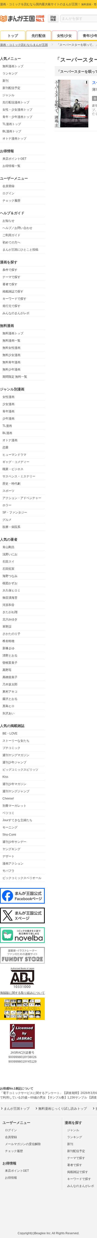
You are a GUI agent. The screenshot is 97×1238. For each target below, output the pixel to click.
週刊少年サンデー (14, 842)
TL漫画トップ (11, 124)
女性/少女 (64, 36)
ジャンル (8, 95)
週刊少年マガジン (14, 784)
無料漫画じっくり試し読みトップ (62, 1108)
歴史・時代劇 (11, 483)
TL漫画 (7, 426)
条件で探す (9, 270)
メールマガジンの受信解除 (23, 1144)
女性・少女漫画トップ (17, 109)
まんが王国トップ (17, 1108)
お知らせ (8, 220)
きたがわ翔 (9, 612)
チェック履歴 (11, 200)
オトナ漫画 (9, 440)
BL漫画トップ (11, 131)
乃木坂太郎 (9, 684)
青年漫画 (8, 411)
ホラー (6, 505)
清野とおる (9, 655)
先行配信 (39, 36)
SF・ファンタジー (14, 512)
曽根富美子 (9, 662)
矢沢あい (8, 713)
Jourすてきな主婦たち (17, 820)
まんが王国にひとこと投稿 (20, 249)
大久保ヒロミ (11, 590)
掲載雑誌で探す (12, 291)
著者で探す (9, 284)
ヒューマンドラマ (14, 454)
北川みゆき (9, 619)
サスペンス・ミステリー (18, 476)
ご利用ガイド (11, 235)
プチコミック (11, 748)
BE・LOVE (9, 733)
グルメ (6, 519)
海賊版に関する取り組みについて (22, 993)
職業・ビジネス (12, 469)
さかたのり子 (11, 634)
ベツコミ (8, 813)
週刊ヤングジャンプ (15, 791)
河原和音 (8, 605)
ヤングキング (11, 849)
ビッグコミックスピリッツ (20, 769)
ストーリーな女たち (15, 740)
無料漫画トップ (12, 66)
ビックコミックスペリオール (21, 878)
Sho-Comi (9, 834)
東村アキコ (9, 691)
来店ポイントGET (14, 158)
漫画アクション (12, 863)
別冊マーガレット (14, 805)
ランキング (9, 73)
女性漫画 (8, 397)
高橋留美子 (9, 677)
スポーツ (8, 491)
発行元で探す (11, 306)
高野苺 (6, 670)
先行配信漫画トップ (15, 102)
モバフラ (8, 871)
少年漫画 (8, 418)
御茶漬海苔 (9, 597)
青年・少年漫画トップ (17, 117)
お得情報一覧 (11, 166)
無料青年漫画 (11, 362)
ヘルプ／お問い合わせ (17, 228)
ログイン (8, 193)
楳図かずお (9, 583)
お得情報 (11, 1177)
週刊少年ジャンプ (14, 762)
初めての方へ (11, 242)
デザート (8, 856)
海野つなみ (9, 576)
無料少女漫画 (11, 355)
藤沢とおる (9, 699)
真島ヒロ (8, 706)
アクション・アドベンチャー (21, 498)
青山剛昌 (8, 547)
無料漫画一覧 (11, 340)
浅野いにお (9, 554)
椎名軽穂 (8, 641)
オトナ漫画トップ (14, 138)
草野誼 (6, 626)
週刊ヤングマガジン (15, 755)
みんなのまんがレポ (15, 313)
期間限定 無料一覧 (14, 376)
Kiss (5, 777)
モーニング (9, 827)
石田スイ (8, 561)
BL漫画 (7, 433)
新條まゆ (8, 648)
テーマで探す (11, 277)
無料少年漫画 (11, 369)
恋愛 (5, 447)
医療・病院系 (11, 527)
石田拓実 (8, 569)
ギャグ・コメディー (15, 462)
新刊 (5, 80)
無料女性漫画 (11, 348)
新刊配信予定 (11, 88)
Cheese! (8, 798)
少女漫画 (8, 404)
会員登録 (8, 186)
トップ (12, 36)
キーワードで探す (14, 298)
